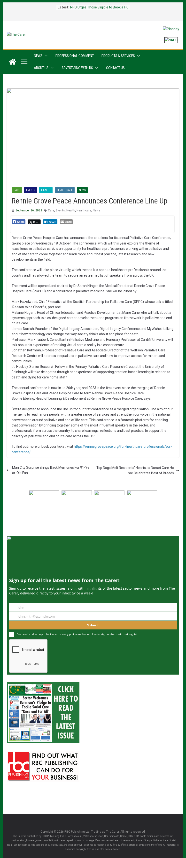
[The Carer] (12, 62)
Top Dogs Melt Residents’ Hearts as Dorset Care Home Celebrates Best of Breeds (135, 470)
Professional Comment (74, 56)
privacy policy (68, 634)
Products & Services (118, 56)
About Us (41, 68)
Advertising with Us (77, 68)
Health (46, 190)
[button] (45, 55)
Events (30, 190)
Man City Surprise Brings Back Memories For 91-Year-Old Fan (50, 470)
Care (17, 190)
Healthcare (65, 190)
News (38, 56)
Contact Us (115, 68)
